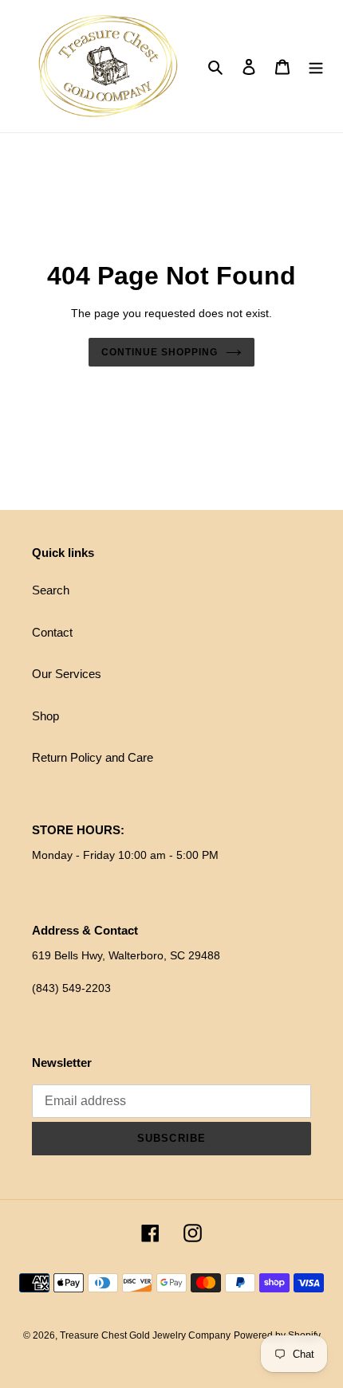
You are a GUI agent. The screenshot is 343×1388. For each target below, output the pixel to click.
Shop (45, 716)
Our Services (66, 673)
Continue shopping (159, 352)
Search (50, 590)
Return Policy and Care (92, 757)
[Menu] (316, 66)
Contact (52, 632)
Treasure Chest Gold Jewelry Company (145, 1335)
